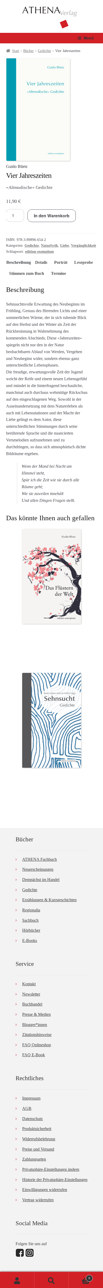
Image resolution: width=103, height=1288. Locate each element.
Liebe (64, 246)
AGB (26, 1108)
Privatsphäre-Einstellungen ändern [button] (50, 1169)
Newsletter (31, 994)
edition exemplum (39, 252)
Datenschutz (32, 1118)
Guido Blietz (16, 166)
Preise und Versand (38, 1149)
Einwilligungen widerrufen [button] (44, 1189)
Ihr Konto (17, 1280)
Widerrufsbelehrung (38, 1139)
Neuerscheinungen (37, 869)
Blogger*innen (34, 1024)
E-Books (29, 940)
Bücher (28, 51)
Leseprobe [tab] (83, 262)
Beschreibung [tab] (18, 262)
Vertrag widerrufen (38, 1200)
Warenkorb (79, 1276)
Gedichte (44, 51)
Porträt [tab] (60, 262)
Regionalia (31, 910)
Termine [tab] (58, 273)
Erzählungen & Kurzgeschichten (49, 900)
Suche (51, 1280)
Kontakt (29, 984)
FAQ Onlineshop (36, 1045)
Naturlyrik (49, 246)
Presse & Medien (36, 1014)
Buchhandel (32, 1004)
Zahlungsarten (34, 1159)
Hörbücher (31, 930)
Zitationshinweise (37, 1034)
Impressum (31, 1098)
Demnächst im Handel (40, 879)
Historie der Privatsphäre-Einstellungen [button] (54, 1179)
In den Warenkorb (51, 216)
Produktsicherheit (36, 1128)
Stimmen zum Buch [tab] (26, 273)
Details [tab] (41, 262)
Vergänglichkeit (83, 246)
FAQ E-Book (33, 1055)
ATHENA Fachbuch (39, 859)
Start (15, 51)
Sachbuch (30, 920)
